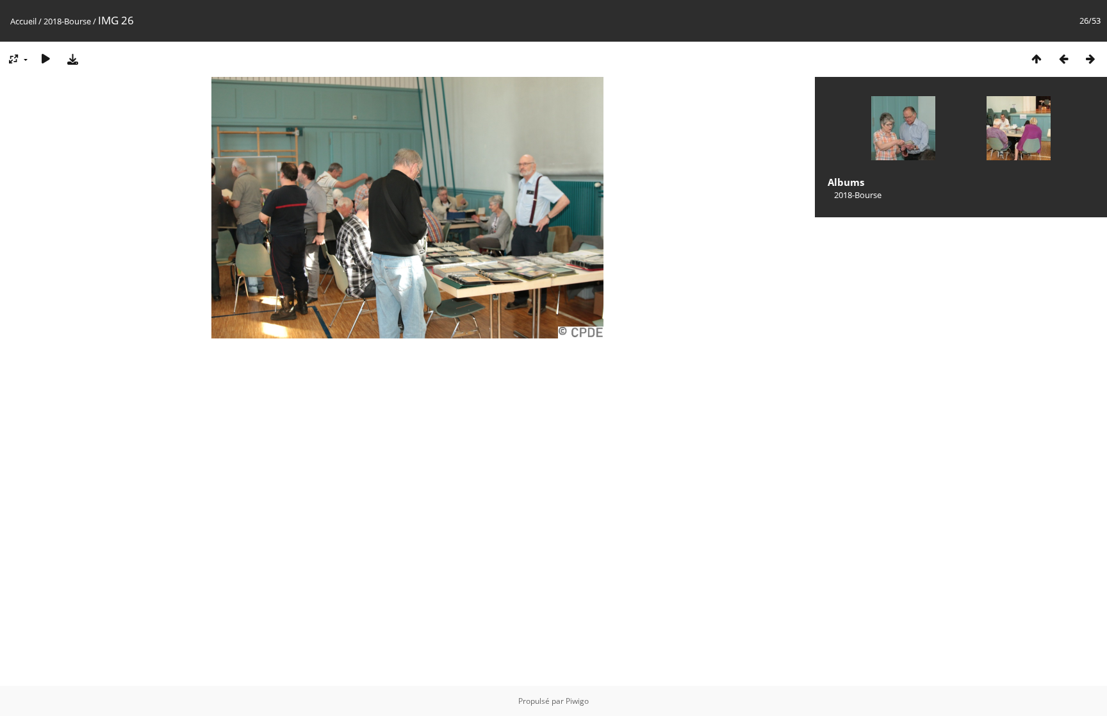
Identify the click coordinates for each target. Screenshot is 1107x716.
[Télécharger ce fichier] (72, 58)
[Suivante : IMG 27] (1090, 58)
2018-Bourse (67, 21)
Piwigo (577, 700)
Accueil (23, 21)
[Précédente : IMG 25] (1063, 58)
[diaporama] (45, 58)
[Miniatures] (1036, 58)
